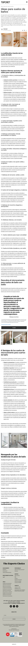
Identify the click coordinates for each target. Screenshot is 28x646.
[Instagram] (14, 606)
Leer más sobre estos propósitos (6, 324)
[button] (23, 30)
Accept (14, 327)
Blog (2, 6)
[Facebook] (11, 606)
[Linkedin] (17, 606)
